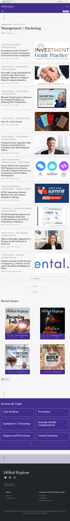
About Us (8, 495)
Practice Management (22, 66)
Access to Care (20, 255)
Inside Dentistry (43, 498)
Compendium (42, 495)
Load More (36, 278)
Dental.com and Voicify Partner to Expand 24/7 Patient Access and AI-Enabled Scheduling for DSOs (16, 265)
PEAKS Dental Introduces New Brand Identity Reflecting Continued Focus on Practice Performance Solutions (15, 218)
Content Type (10, 33)
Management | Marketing (19, 24)
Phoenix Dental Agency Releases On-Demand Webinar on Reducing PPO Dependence (16, 100)
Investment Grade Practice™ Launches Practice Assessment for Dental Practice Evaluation (15, 53)
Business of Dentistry (8, 66)
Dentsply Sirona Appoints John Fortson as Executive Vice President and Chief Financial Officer (16, 146)
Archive (6, 379)
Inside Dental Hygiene (6, 24)
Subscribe (11, 485)
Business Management (8, 91)
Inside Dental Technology (45, 500)
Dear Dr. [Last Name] (11, 122)
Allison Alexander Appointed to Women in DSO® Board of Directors (16, 241)
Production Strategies (24, 162)
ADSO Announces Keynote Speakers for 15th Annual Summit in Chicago (13, 195)
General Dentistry (7, 208)
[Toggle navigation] (67, 6)
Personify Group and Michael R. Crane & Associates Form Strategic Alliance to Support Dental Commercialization (16, 76)
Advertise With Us (10, 498)
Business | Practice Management (11, 44)
